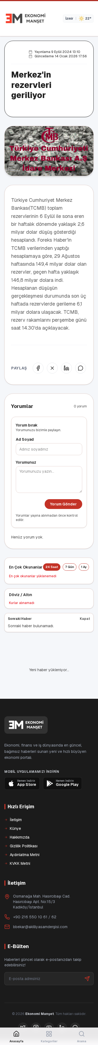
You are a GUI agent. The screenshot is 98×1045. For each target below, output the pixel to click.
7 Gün (69, 567)
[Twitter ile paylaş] (52, 368)
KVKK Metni (20, 863)
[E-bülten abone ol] (87, 978)
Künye (15, 828)
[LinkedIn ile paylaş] (66, 368)
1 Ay (84, 567)
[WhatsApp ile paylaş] (80, 368)
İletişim (16, 819)
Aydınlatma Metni (24, 854)
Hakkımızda (19, 837)
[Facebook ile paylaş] (38, 368)
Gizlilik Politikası (24, 845)
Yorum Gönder (63, 504)
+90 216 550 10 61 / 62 (34, 916)
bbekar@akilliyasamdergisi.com (40, 926)
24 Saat (51, 567)
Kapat (85, 619)
